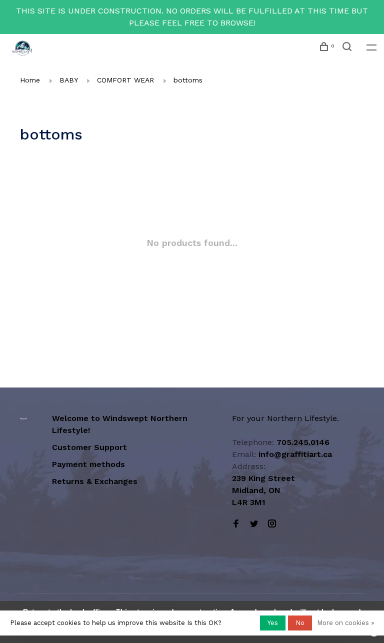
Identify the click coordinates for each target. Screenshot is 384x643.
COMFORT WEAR (125, 80)
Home (30, 80)
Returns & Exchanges (95, 481)
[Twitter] (254, 524)
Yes (273, 622)
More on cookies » (345, 622)
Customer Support (89, 447)
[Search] (348, 48)
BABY (69, 80)
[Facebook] (236, 524)
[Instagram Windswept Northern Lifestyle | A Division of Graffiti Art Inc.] (272, 524)
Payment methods (88, 464)
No (300, 622)
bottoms (188, 80)
